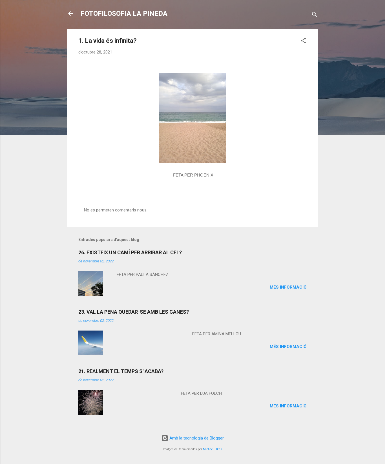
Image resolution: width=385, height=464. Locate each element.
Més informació (288, 287)
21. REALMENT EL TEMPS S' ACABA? (120, 371)
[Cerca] (314, 15)
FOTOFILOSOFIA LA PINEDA (124, 13)
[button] (303, 41)
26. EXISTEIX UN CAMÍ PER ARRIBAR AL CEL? (130, 252)
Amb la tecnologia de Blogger (196, 438)
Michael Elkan (212, 449)
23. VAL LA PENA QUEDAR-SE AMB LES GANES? (133, 312)
